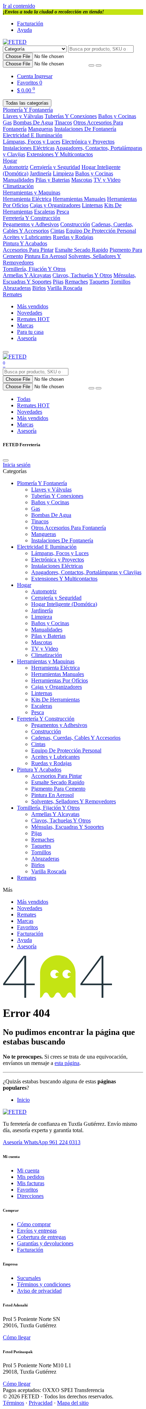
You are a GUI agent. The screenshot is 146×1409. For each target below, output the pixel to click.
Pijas (58, 282)
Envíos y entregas (37, 1231)
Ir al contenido (19, 6)
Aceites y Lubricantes (27, 237)
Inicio (23, 1100)
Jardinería (40, 173)
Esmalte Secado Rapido (81, 250)
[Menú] (6, 352)
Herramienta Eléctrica (27, 199)
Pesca (62, 212)
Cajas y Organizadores (55, 205)
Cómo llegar (16, 1337)
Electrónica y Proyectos (88, 142)
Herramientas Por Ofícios (59, 680)
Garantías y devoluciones (45, 1243)
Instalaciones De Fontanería (85, 129)
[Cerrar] (6, 460)
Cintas (57, 231)
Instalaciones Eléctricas (29, 148)
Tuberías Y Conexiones (71, 116)
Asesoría (26, 338)
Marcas (25, 325)
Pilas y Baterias (52, 180)
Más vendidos (32, 306)
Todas (23, 399)
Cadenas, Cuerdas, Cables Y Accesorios (75, 738)
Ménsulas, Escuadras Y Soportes (67, 827)
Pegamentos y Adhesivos (31, 224)
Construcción (75, 224)
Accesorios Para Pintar (28, 250)
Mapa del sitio (73, 1403)
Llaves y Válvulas (23, 116)
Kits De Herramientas (55, 700)
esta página (67, 1063)
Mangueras (40, 129)
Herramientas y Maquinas (31, 193)
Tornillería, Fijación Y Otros (34, 269)
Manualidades (18, 180)
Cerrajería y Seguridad (55, 167)
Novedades (29, 313)
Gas (7, 123)
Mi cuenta (28, 1171)
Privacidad (40, 1403)
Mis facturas (30, 1183)
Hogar (10, 161)
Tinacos (63, 123)
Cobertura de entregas (41, 1237)
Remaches (76, 282)
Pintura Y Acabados (25, 243)
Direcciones (30, 1196)
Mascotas (81, 180)
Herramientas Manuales (79, 199)
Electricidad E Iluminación (32, 135)
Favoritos (27, 927)
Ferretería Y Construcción (31, 218)
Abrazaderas (17, 288)
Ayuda (24, 30)
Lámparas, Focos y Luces (31, 142)
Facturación (30, 24)
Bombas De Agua (33, 123)
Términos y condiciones (44, 1284)
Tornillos (120, 282)
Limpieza (63, 173)
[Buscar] (98, 65)
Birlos (39, 288)
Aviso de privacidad (39, 1291)
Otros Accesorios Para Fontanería (68, 528)
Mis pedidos (30, 1177)
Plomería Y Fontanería (28, 110)
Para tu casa (30, 332)
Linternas (92, 205)
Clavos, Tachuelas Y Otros (82, 275)
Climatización (18, 186)
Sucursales (29, 1278)
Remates (12, 294)
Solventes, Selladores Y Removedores (73, 801)
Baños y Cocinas (117, 116)
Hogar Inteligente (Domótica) (64, 604)
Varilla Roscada (64, 288)
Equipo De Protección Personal (101, 231)
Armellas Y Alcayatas (27, 275)
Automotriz (15, 167)
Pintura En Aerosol (45, 256)
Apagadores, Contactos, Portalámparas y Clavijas (86, 572)
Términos (13, 1403)
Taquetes (99, 282)
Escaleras (44, 212)
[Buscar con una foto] (91, 65)
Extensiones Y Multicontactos (60, 154)
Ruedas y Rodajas (73, 237)
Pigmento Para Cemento (58, 789)
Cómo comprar (34, 1224)
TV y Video (107, 180)
